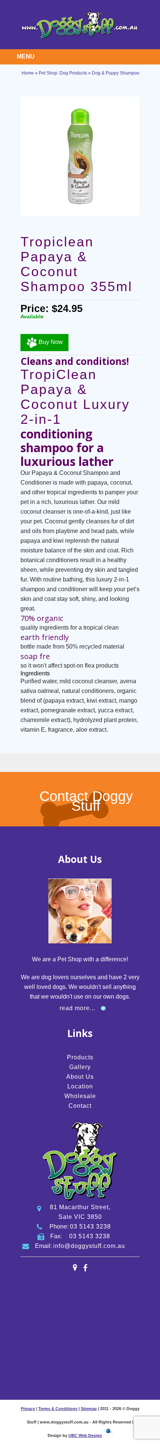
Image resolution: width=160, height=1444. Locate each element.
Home (28, 73)
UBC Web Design (85, 1435)
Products (80, 1057)
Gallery (80, 1067)
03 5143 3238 (90, 1226)
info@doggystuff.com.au (89, 1246)
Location (80, 1086)
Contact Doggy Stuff (86, 801)
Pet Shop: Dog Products (63, 73)
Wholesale (80, 1096)
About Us (80, 1076)
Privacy (28, 1408)
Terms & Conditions (57, 1408)
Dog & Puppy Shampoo (116, 73)
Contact (80, 1106)
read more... (77, 1008)
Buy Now (50, 342)
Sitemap (89, 1408)
